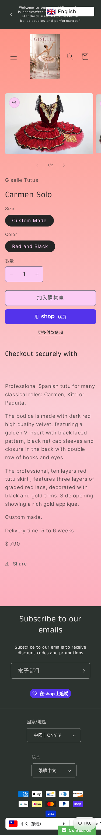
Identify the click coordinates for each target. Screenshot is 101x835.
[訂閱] (82, 670)
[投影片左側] (37, 165)
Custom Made (29, 220)
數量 (9, 261)
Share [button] (20, 564)
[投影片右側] (64, 165)
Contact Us (79, 830)
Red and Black (30, 246)
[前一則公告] (11, 14)
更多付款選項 (50, 332)
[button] (13, 56)
